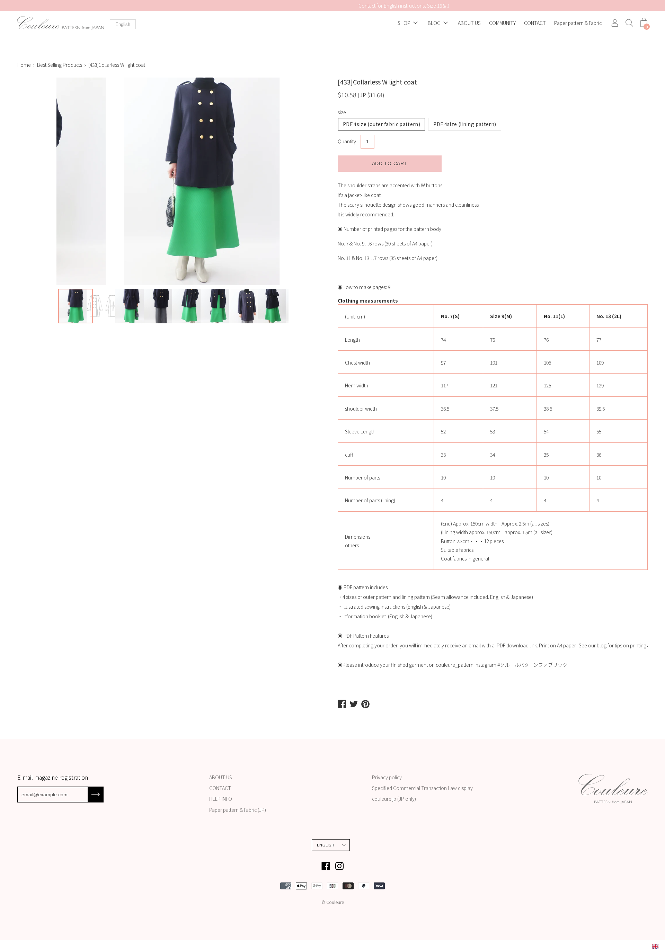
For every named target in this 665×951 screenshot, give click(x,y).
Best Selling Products (59, 64)
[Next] (327, 181)
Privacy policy (387, 777)
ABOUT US (469, 23)
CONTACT (535, 23)
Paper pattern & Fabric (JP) (237, 809)
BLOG (434, 23)
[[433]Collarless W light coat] (75, 306)
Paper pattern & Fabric (578, 23)
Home (24, 64)
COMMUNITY (502, 23)
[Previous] (17, 181)
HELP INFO (220, 798)
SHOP (404, 23)
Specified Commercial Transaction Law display (422, 787)
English (122, 24)
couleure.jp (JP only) (394, 798)
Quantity (347, 141)
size (342, 112)
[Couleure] (60, 23)
